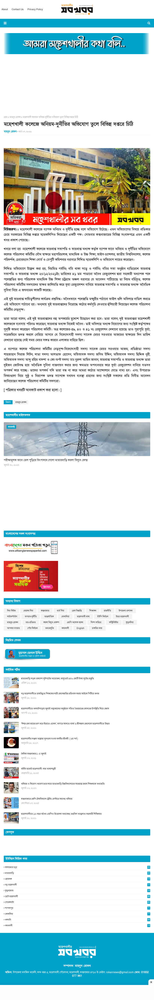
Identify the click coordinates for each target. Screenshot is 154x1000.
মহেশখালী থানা (83, 616)
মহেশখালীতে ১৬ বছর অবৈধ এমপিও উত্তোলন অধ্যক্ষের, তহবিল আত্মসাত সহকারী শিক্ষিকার (61, 814)
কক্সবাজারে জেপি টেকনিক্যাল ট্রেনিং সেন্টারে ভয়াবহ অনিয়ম (46, 799)
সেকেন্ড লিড (28, 610)
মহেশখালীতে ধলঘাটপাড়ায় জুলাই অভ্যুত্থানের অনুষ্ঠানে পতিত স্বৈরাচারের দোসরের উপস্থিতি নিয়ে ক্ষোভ (65, 708)
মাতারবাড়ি (77, 873)
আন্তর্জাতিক (49, 616)
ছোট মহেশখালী (77, 896)
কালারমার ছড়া (77, 867)
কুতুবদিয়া (130, 622)
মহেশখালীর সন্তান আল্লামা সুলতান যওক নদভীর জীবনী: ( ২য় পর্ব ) (49, 738)
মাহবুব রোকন (15, 117)
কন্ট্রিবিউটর (113, 622)
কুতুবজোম (77, 890)
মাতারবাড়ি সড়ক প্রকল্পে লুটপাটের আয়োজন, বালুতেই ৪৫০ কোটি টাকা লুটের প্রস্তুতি (57, 678)
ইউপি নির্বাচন (102, 616)
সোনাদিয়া (65, 616)
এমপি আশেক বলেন (75, 622)
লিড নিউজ (11, 610)
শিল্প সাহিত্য (96, 622)
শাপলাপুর (77, 908)
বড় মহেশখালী (77, 884)
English (80, 628)
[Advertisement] (77, 83)
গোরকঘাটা (77, 902)
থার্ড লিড (60, 610)
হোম (6, 117)
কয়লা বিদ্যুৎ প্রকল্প (51, 622)
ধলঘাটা (77, 919)
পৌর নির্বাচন (32, 628)
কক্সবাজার (45, 610)
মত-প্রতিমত (31, 622)
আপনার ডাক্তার (13, 628)
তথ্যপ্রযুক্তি (49, 628)
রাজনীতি (107, 610)
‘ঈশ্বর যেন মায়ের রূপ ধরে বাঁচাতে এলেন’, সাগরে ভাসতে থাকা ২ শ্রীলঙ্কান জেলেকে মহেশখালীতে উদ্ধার (65, 723)
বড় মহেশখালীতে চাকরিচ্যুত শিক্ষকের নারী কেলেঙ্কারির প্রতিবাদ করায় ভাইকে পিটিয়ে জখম (60, 693)
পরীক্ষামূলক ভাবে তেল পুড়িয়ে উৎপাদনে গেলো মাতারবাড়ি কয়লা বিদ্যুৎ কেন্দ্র (46, 460)
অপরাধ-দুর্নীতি (31, 616)
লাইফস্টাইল (12, 616)
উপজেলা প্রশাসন (125, 610)
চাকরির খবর (97, 628)
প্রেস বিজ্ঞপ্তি (77, 610)
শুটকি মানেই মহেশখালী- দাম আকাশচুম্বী (38, 768)
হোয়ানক (77, 878)
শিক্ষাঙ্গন (92, 610)
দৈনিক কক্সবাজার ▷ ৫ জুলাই (33, 753)
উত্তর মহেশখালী (122, 616)
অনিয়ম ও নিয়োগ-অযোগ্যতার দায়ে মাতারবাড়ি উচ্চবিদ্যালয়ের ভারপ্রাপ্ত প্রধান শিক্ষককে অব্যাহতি (63, 784)
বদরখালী (65, 628)
